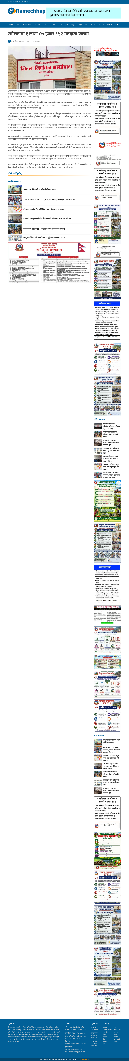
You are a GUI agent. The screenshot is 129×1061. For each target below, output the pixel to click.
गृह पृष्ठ (11, 24)
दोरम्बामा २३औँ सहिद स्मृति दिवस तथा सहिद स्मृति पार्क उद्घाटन (45, 209)
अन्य (115, 24)
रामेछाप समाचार (27, 24)
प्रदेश (108, 24)
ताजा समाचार (99, 735)
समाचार (18, 24)
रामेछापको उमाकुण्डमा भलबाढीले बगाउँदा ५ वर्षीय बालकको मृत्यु (111, 442)
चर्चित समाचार (99, 419)
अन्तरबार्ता (94, 24)
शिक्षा (60, 24)
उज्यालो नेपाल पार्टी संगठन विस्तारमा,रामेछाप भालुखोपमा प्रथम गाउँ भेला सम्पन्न (49, 199)
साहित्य (80, 24)
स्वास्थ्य (54, 24)
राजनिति (47, 24)
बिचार (86, 24)
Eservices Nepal (84, 1059)
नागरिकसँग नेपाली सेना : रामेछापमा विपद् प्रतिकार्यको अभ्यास (44, 229)
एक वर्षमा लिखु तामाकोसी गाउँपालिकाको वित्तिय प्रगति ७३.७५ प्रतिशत (47, 218)
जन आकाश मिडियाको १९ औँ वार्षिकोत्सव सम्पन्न (39, 189)
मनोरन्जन (101, 24)
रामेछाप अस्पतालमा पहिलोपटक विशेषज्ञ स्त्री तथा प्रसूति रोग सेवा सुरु (111, 426)
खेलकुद (73, 24)
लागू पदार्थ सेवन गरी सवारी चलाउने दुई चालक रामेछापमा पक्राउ (44, 237)
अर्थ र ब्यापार (38, 24)
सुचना (66, 24)
